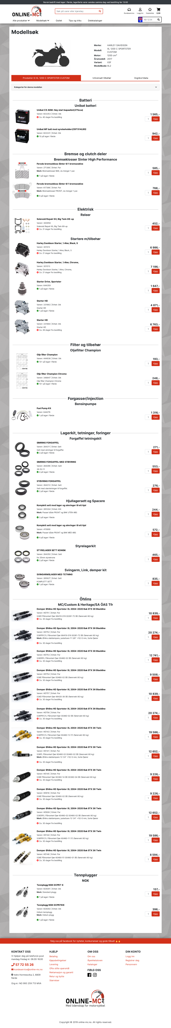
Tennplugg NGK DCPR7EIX (50, 905)
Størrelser (54, 980)
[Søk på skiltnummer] (158, 19)
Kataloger (92, 964)
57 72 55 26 (24, 965)
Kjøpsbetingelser (57, 960)
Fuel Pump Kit (44, 408)
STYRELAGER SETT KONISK (51, 550)
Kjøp (155, 119)
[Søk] (100, 11)
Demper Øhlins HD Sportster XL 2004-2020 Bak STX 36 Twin (69, 728)
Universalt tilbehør (102, 78)
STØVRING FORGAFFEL (49, 481)
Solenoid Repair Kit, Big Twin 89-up (55, 219)
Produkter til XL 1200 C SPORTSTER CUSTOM (46, 78)
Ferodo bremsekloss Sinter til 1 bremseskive (60, 163)
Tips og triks (75, 20)
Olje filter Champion (47, 354)
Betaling (53, 956)
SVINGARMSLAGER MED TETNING (55, 574)
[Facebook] (89, 975)
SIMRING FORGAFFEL (48, 442)
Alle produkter (20, 20)
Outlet (59, 20)
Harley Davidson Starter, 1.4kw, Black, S (57, 243)
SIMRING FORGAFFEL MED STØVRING (56, 462)
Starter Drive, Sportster (49, 281)
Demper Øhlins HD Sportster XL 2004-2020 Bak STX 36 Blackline (71, 609)
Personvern (131, 964)
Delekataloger (95, 20)
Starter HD (42, 300)
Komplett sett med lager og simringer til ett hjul (61, 505)
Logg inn (130, 956)
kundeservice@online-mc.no (28, 969)
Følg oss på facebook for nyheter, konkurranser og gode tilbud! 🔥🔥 (85, 941)
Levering (53, 964)
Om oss (91, 956)
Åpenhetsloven (95, 960)
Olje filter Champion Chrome (52, 373)
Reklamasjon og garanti (61, 972)
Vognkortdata (141, 78)
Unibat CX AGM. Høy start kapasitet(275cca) (60, 110)
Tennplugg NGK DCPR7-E (50, 885)
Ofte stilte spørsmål (59, 968)
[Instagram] (95, 975)
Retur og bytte (56, 976)
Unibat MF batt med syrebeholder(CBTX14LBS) (61, 129)
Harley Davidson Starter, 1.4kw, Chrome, (58, 262)
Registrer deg (132, 960)
